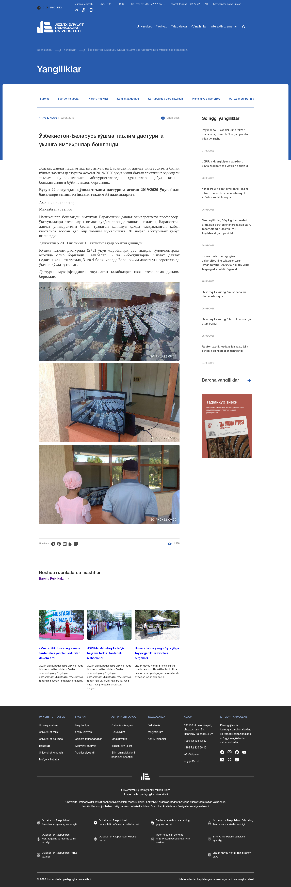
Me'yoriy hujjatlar (49, 760)
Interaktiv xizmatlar (224, 26)
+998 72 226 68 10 (195, 748)
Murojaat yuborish (83, 4)
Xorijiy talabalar (157, 739)
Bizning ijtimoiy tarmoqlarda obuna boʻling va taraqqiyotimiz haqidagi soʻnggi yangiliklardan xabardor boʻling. (235, 734)
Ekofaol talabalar (68, 99)
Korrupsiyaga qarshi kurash (227, 4)
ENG (59, 8)
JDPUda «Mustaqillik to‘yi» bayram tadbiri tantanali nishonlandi (105, 653)
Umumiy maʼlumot (49, 725)
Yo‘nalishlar (199, 26)
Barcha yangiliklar (220, 380)
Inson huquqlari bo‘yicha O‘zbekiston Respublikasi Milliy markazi (173, 839)
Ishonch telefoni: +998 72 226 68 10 (189, 4)
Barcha (44, 99)
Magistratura (119, 739)
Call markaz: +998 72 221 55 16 (148, 4)
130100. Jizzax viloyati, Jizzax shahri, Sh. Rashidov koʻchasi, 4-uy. (198, 729)
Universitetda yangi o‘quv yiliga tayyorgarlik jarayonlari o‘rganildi (157, 653)
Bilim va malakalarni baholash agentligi (123, 755)
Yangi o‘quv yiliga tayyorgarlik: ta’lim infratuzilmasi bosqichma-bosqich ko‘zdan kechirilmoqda (225, 193)
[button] (76, 11)
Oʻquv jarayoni (83, 732)
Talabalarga (179, 26)
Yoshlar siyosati (84, 753)
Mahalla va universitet (206, 99)
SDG (121, 4)
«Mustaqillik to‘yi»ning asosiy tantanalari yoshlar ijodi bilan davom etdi (59, 653)
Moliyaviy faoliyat (85, 746)
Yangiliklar (70, 50)
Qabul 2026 (106, 4)
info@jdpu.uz (191, 755)
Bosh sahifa (44, 50)
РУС (52, 8)
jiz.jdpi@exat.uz (193, 761)
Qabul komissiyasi (122, 725)
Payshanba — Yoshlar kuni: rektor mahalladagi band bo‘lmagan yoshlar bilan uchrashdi (225, 134)
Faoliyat (161, 26)
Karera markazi (98, 99)
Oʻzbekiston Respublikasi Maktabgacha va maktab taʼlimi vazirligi (59, 839)
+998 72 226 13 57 (195, 741)
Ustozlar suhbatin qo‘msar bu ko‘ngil (252, 99)
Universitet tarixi (48, 732)
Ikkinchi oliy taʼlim (121, 746)
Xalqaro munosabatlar (88, 739)
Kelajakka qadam (128, 99)
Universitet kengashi (51, 753)
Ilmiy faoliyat (82, 725)
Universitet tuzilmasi (51, 739)
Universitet (144, 26)
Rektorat (44, 746)
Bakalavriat (118, 732)
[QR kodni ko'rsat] (77, 544)
